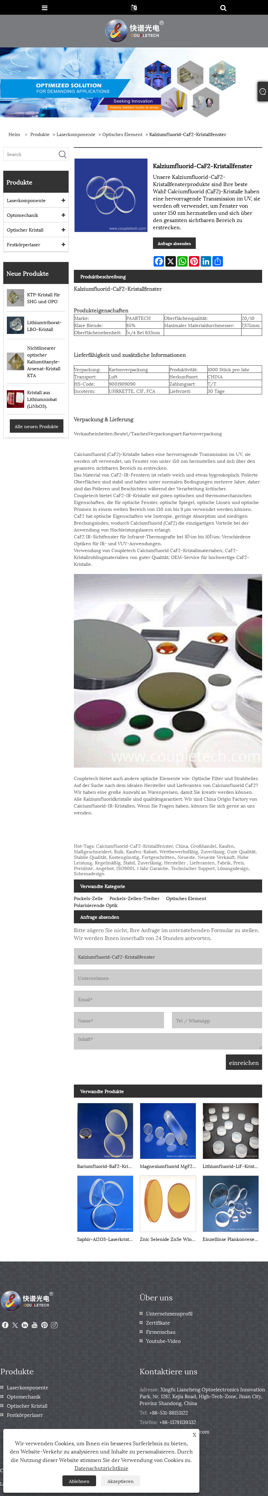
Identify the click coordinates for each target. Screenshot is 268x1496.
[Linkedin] (25, 1325)
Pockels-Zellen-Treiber (134, 898)
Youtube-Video (163, 1341)
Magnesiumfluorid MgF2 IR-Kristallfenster (169, 1165)
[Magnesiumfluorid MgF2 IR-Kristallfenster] (168, 1129)
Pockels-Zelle (88, 898)
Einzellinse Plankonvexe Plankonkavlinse (232, 1238)
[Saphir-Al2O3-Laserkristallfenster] (105, 1202)
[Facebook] (5, 1325)
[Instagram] (54, 1325)
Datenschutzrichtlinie (101, 1468)
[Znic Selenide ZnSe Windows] (168, 1202)
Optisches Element (122, 133)
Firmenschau (161, 1331)
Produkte (40, 133)
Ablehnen (79, 1480)
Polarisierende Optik (96, 904)
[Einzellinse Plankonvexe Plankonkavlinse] (230, 1202)
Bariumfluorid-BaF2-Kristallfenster (107, 1165)
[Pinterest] (44, 1325)
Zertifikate (158, 1322)
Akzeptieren (121, 1480)
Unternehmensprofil (169, 1313)
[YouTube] (34, 1325)
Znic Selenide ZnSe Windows (169, 1238)
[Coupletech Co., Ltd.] (135, 30)
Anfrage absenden (174, 243)
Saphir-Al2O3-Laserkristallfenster (107, 1238)
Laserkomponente (76, 133)
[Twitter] (15, 1325)
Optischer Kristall (25, 229)
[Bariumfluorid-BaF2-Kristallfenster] (105, 1129)
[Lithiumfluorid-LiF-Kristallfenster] (230, 1129)
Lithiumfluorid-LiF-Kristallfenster (232, 1165)
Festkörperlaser (23, 244)
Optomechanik (22, 214)
